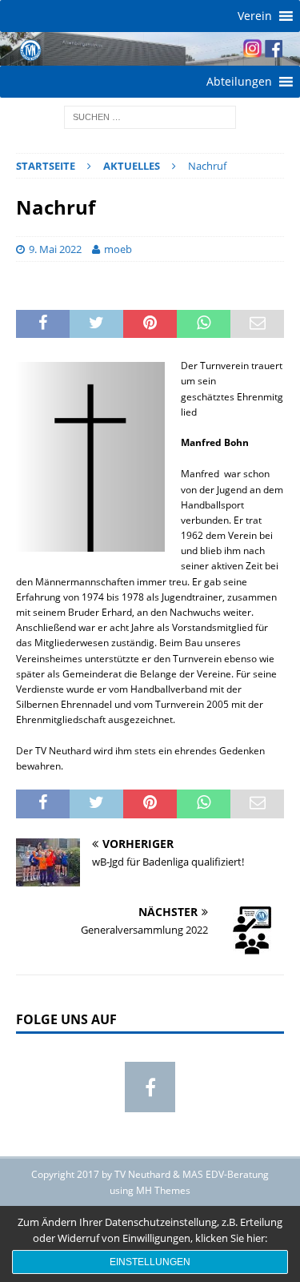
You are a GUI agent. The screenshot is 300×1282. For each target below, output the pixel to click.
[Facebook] (150, 1087)
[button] (255, 16)
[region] (150, 49)
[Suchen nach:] (150, 115)
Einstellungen (150, 1262)
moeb (118, 249)
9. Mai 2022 (55, 249)
